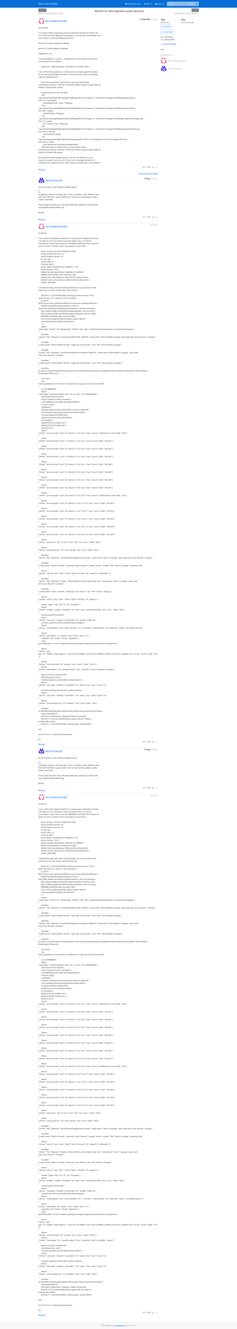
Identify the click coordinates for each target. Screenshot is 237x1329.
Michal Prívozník (53, 180)
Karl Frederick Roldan (56, 20)
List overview (166, 26)
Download (168, 32)
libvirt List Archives (48, 3)
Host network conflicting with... (51, 13)
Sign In (148, 4)
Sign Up (160, 4)
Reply (42, 169)
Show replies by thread (148, 173)
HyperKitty (119, 1325)
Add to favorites (169, 44)
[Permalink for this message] (156, 167)
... (40, 191)
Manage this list (133, 4)
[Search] (196, 4)
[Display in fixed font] (153, 167)
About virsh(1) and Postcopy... (186, 13)
